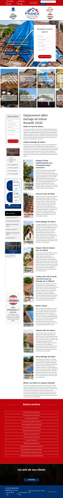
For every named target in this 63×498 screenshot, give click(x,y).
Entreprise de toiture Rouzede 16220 (31, 443)
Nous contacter (24, 53)
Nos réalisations (11, 53)
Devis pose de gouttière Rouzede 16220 (31, 415)
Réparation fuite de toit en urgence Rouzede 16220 (31, 446)
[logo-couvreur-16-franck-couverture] (32, 13)
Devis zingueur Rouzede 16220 (31, 418)
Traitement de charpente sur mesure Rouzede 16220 (31, 455)
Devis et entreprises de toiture (12, 221)
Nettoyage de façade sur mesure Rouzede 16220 (31, 449)
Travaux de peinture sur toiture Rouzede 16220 (31, 452)
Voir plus (31, 480)
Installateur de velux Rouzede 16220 (31, 434)
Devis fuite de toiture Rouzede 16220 (31, 412)
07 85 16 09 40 (21, 3)
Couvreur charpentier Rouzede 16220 (31, 437)
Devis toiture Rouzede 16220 (31, 440)
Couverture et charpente (11, 229)
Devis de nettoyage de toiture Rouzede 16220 (31, 424)
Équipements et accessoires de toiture (12, 233)
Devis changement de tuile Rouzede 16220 (31, 427)
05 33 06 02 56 (10, 3)
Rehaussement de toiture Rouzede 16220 (31, 430)
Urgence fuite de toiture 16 (12, 217)
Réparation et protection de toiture (12, 225)
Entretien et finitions (10, 238)
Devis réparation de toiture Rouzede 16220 (31, 421)
